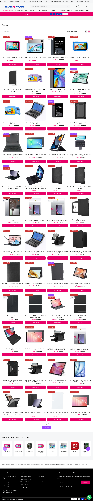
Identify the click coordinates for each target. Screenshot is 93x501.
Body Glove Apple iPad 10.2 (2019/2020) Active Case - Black (80, 219)
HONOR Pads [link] (63, 451)
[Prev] (5, 449)
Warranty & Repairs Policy (26, 482)
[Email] (68, 486)
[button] (80, 6)
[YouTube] (66, 486)
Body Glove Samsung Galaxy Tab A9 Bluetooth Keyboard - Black (12, 187)
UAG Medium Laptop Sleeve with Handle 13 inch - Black (12, 381)
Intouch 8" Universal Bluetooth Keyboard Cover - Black (35, 122)
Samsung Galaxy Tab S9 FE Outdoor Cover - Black (80, 122)
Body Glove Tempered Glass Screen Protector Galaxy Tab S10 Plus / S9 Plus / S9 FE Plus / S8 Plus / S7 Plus (35, 219)
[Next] (88, 449)
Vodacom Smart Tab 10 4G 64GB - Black (57, 57)
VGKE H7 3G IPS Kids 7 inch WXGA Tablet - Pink (13, 58)
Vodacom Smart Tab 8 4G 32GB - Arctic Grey (58, 122)
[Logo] (13, 7)
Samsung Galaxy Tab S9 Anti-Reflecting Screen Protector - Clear (57, 413)
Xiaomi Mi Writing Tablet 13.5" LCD (12, 90)
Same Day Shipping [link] (85, 452)
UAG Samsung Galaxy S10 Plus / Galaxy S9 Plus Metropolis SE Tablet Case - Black (35, 381)
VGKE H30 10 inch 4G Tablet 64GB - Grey (35, 283)
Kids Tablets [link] (7, 451)
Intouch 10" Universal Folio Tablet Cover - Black (12, 284)
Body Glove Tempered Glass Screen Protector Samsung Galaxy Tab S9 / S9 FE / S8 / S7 (57, 219)
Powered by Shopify (19, 499)
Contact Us (41, 482)
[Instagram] (63, 486)
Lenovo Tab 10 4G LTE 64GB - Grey (57, 380)
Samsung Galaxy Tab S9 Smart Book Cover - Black (80, 316)
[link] (8, 10)
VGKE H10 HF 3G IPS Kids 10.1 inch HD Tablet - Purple (35, 90)
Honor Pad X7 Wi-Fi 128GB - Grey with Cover (35, 58)
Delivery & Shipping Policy (26, 479)
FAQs (40, 479)
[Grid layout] (89, 31)
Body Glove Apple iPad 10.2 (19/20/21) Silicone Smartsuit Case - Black (58, 155)
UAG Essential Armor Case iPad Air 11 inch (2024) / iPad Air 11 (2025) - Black (13, 413)
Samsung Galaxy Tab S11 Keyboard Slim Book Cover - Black (58, 316)
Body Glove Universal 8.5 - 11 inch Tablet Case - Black (80, 187)
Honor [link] (52, 451)
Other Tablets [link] (18, 451)
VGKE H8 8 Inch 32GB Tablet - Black (58, 90)
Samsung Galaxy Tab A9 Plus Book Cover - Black (13, 316)
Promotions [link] (74, 451)
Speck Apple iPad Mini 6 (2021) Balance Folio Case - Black (80, 252)
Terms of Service (24, 484)
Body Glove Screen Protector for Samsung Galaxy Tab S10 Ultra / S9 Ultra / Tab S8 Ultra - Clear (80, 348)
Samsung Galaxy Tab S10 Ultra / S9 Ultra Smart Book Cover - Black (35, 316)
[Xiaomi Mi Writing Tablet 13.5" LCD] (12, 78)
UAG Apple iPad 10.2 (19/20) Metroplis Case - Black (57, 252)
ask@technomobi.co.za (11, 486)
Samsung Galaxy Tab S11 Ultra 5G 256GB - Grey (35, 348)
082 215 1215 (9, 479)
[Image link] (7, 448)
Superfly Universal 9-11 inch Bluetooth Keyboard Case (12, 155)
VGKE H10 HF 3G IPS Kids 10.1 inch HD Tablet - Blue (12, 122)
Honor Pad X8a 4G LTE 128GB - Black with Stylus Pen (80, 90)
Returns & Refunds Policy (26, 476)
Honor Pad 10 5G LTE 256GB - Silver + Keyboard (12, 252)
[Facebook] (57, 486)
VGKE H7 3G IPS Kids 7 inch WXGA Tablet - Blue (80, 58)
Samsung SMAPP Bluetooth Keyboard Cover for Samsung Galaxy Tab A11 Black (80, 155)
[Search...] (68, 6)
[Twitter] (60, 486)
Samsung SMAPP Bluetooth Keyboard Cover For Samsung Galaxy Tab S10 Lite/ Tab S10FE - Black (80, 284)
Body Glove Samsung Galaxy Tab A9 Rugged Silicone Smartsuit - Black (35, 413)
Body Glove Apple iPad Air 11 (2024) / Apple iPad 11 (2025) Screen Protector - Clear (80, 381)
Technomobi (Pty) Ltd (10, 499)
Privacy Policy (23, 487)
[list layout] (86, 31)
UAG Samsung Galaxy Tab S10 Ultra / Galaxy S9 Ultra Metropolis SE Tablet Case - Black (57, 348)
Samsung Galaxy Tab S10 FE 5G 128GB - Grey (35, 155)
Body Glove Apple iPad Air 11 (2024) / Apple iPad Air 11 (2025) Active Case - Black (57, 284)
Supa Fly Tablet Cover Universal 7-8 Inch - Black (13, 348)
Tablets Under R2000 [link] (41, 452)
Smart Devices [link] (29, 451)
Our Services (41, 476)
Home (3, 18)
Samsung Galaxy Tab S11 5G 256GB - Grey (80, 412)
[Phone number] (71, 486)
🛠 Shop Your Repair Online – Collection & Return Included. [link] (43, 14)
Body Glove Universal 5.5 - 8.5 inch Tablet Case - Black (58, 187)
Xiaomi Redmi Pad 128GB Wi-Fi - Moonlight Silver (12, 219)
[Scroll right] (89, 10)
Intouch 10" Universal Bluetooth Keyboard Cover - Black (35, 252)
